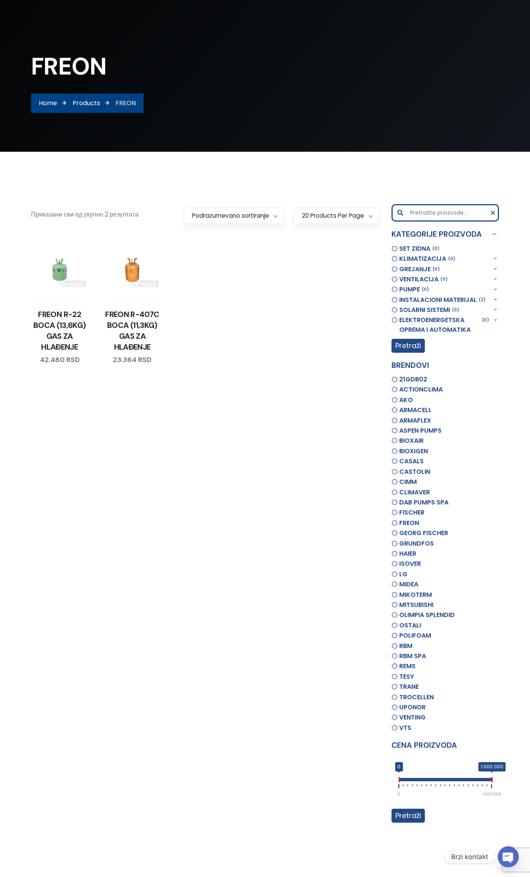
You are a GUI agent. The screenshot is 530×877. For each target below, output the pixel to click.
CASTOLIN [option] (414, 471)
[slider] (398, 781)
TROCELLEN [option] (416, 697)
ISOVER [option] (410, 563)
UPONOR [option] (412, 707)
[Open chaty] (508, 856)
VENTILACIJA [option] (422, 279)
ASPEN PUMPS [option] (420, 430)
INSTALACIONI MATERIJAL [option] (441, 299)
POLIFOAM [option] (415, 635)
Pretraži (408, 345)
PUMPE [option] (413, 289)
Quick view (67, 297)
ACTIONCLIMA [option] (421, 389)
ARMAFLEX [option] (415, 420)
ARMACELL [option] (415, 410)
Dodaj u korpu (82, 297)
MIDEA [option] (408, 584)
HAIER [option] (407, 553)
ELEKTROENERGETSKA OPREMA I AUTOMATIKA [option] (443, 325)
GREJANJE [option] (418, 269)
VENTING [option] (412, 717)
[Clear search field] (494, 213)
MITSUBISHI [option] (416, 604)
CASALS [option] (411, 461)
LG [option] (403, 574)
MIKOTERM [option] (415, 594)
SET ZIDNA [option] (418, 248)
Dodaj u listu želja (52, 297)
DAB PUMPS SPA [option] (424, 502)
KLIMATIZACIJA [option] (426, 258)
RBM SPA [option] (412, 656)
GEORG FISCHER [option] (423, 533)
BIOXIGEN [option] (413, 451)
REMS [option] (407, 666)
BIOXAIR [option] (411, 440)
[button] (445, 234)
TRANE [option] (409, 686)
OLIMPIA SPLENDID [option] (427, 614)
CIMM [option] (408, 481)
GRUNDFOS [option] (416, 543)
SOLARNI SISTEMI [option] (428, 309)
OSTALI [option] (410, 625)
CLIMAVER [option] (414, 492)
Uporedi (37, 297)
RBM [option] (405, 645)
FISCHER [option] (411, 512)
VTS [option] (405, 727)
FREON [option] (409, 522)
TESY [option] (406, 676)
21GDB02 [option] (413, 379)
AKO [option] (406, 399)
